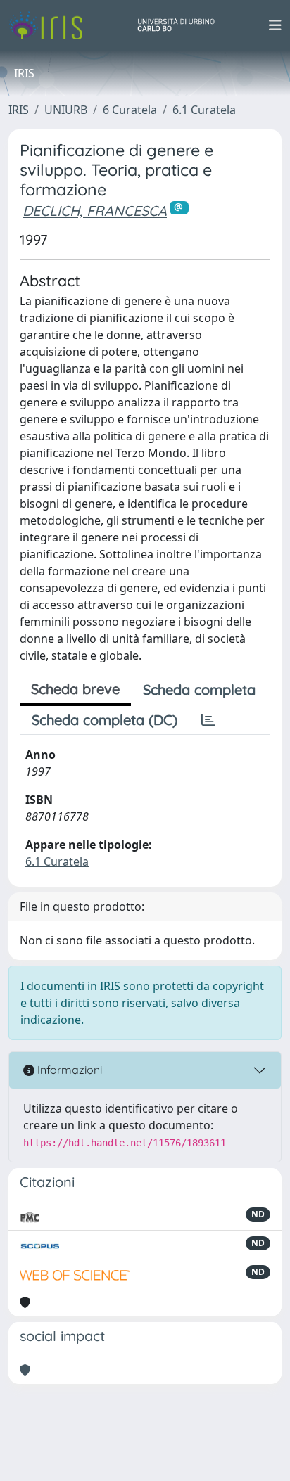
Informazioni (68, 1070)
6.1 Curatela (204, 109)
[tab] (208, 720)
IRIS (18, 109)
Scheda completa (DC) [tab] (104, 720)
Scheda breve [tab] (75, 689)
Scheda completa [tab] (199, 689)
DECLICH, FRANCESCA (95, 210)
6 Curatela (130, 109)
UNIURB (65, 109)
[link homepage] (51, 25)
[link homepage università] (181, 25)
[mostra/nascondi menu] (275, 25)
